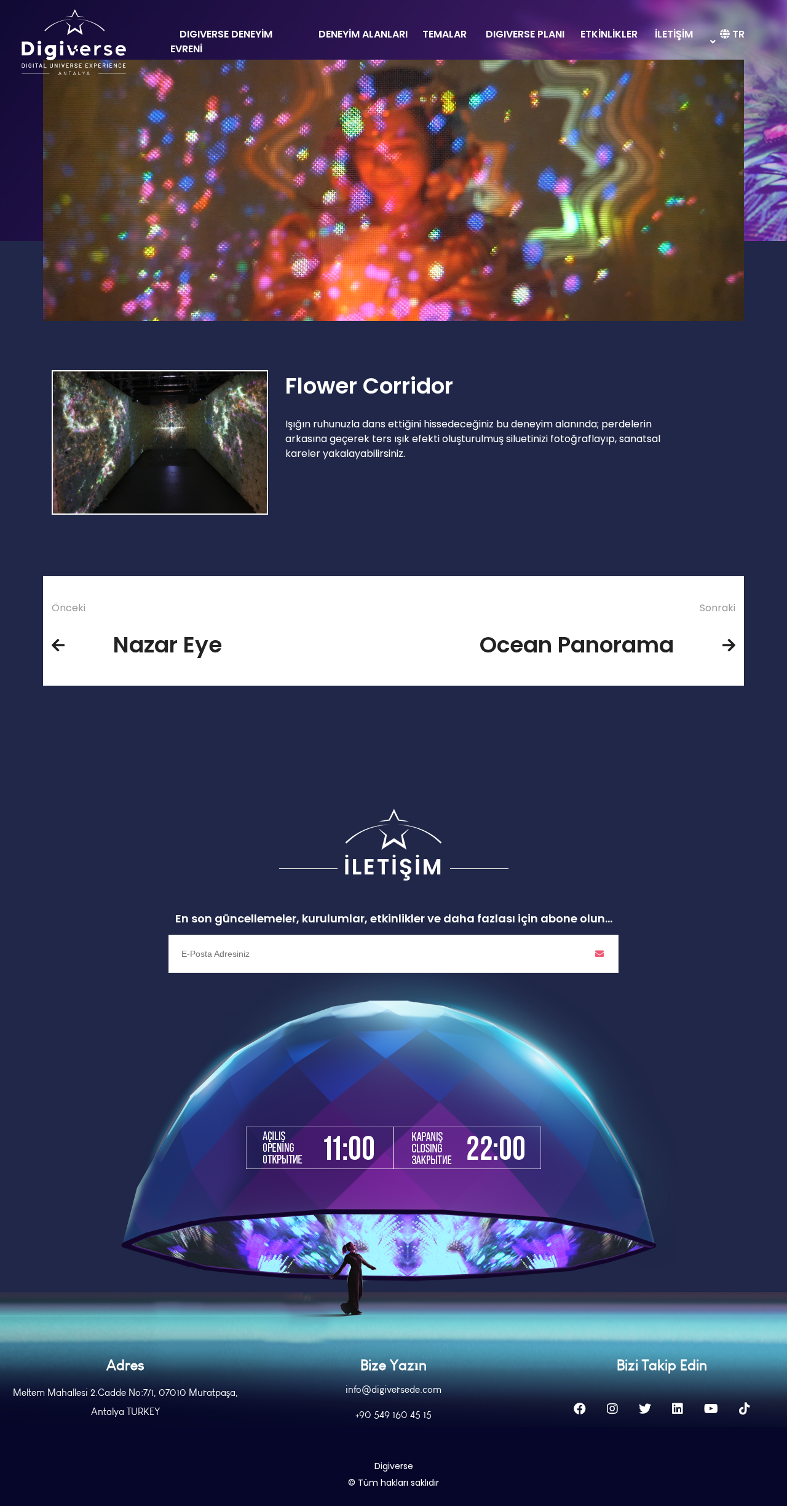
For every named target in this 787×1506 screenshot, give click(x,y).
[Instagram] (612, 1409)
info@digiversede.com (393, 1389)
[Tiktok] (744, 1409)
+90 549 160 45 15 (393, 1415)
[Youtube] (711, 1409)
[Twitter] (645, 1409)
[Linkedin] (677, 1409)
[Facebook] (579, 1409)
